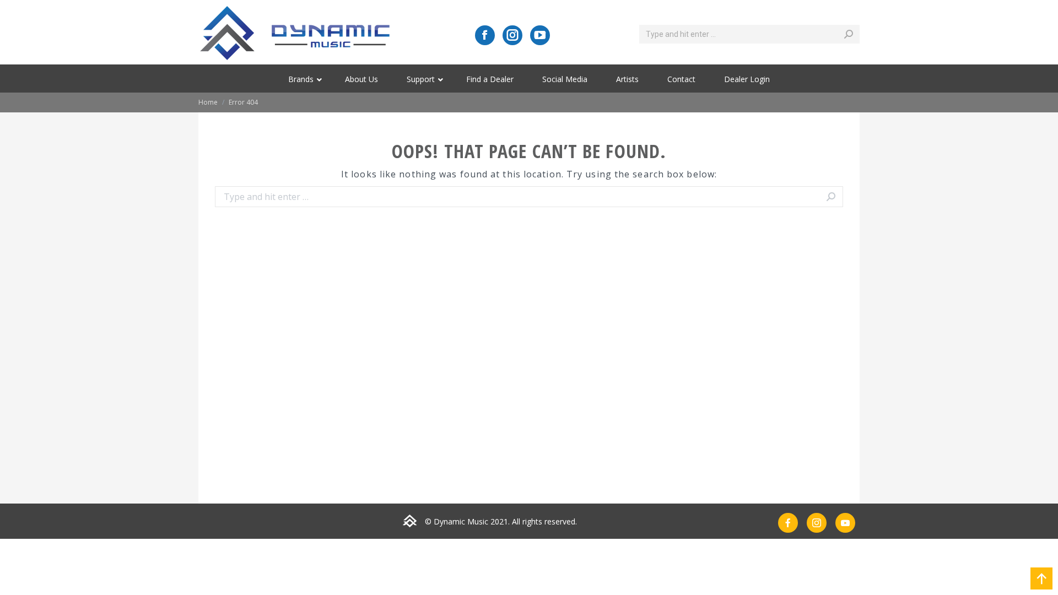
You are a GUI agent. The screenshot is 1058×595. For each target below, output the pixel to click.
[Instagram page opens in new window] (512, 35)
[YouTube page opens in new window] (540, 35)
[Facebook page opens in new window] (485, 35)
